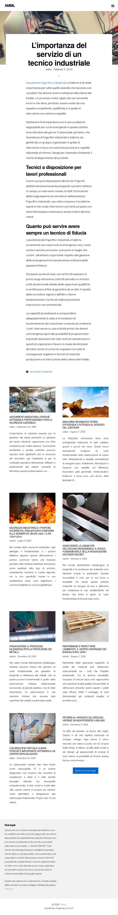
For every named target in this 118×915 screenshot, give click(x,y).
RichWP (70, 908)
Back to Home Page (85, 770)
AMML (63, 904)
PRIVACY (9, 889)
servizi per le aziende (41, 371)
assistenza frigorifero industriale (47, 82)
